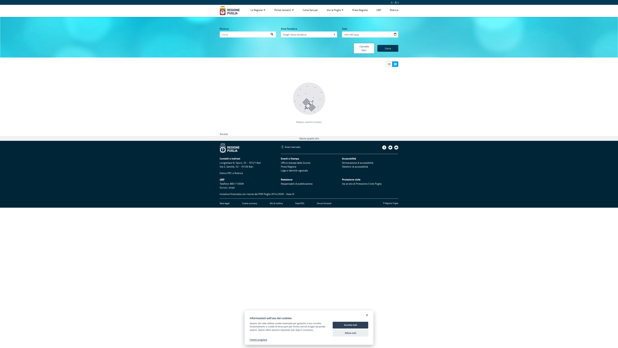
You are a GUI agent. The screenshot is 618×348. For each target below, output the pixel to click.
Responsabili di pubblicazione (297, 183)
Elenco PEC (226, 173)
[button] (258, 10)
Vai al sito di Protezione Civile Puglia (362, 183)
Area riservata (292, 146)
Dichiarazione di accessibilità (357, 162)
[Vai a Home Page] (230, 10)
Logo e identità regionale (294, 170)
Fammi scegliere (258, 339)
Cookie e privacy (249, 203)
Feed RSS (299, 203)
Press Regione (288, 166)
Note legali (224, 203)
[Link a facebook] (384, 147)
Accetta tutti (350, 325)
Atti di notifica (276, 203)
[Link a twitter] (390, 147)
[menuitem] (310, 10)
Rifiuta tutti (350, 333)
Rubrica (238, 173)
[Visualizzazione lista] (389, 64)
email (232, 187)
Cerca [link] (388, 48)
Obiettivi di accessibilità (355, 166)
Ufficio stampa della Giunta (295, 162)
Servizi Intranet (324, 203)
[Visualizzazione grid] (395, 64)
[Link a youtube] (396, 147)
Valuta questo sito (309, 138)
